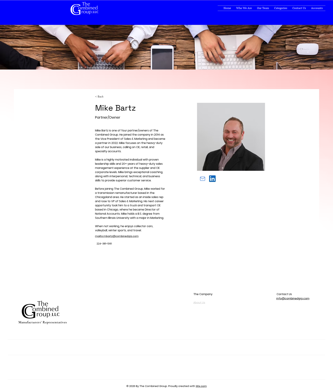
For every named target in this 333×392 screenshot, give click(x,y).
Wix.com (201, 386)
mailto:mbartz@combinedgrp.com (117, 236)
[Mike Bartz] (202, 178)
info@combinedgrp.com (292, 298)
